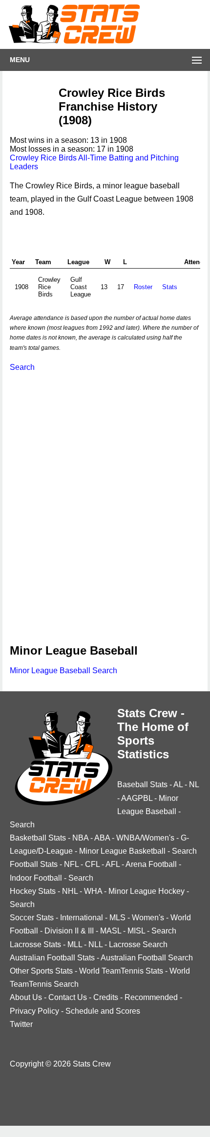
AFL (112, 864)
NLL (95, 944)
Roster (143, 287)
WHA (93, 891)
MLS (117, 917)
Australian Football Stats (52, 958)
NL (194, 784)
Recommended (151, 997)
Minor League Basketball (122, 851)
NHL (70, 891)
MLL (74, 944)
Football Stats (34, 864)
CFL (92, 864)
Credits (105, 997)
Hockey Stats (33, 891)
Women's (148, 917)
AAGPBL (136, 798)
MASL (110, 931)
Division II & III (69, 931)
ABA (102, 838)
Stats (169, 287)
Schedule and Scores (102, 1011)
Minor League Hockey (146, 891)
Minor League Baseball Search (63, 670)
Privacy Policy (34, 1011)
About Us (26, 997)
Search (22, 367)
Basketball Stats (38, 838)
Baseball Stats (142, 784)
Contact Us (67, 997)
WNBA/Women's (145, 838)
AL (178, 784)
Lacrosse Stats (35, 944)
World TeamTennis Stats (121, 971)
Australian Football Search (147, 958)
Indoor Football (36, 878)
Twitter (21, 1024)
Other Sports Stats (41, 971)
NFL (71, 864)
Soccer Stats (32, 917)
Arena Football (151, 864)
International (81, 917)
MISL (136, 931)
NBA (80, 838)
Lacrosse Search (138, 944)
